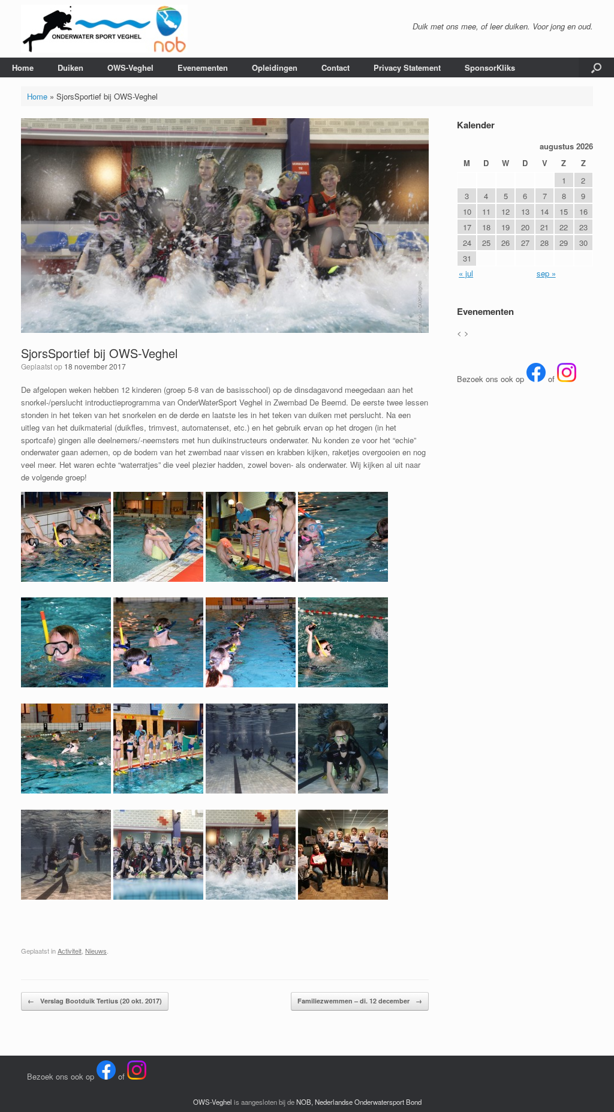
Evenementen (202, 67)
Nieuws (96, 950)
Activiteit (70, 950)
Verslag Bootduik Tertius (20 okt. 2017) (95, 1000)
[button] (596, 67)
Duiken (70, 67)
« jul (466, 273)
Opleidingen (274, 67)
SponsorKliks (490, 67)
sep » (546, 273)
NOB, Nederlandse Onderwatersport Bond (359, 1102)
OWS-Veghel (130, 67)
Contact (335, 67)
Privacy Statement (407, 67)
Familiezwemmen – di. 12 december (359, 1000)
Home (23, 67)
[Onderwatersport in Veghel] (104, 29)
